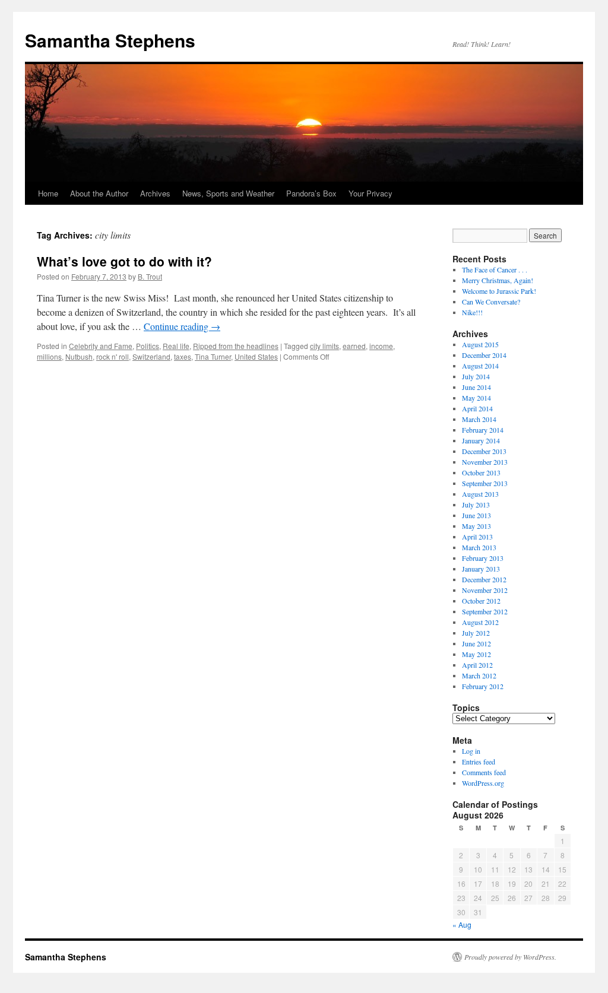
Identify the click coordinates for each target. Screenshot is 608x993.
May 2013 (476, 526)
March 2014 (479, 419)
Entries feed (478, 761)
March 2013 (479, 547)
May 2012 (476, 654)
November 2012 (485, 590)
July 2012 (476, 632)
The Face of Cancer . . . (494, 269)
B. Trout (150, 276)
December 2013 (484, 451)
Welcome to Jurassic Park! (499, 291)
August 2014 (480, 365)
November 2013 (485, 462)
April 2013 (477, 536)
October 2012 (481, 600)
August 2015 (480, 344)
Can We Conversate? (491, 301)
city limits (324, 346)
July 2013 (476, 504)
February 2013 (483, 558)
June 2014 (476, 387)
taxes (182, 356)
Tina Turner (213, 356)
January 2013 (481, 568)
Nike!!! (472, 312)
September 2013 (485, 483)
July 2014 (476, 376)
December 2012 (484, 579)
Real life (176, 346)
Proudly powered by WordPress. (510, 957)
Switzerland (151, 356)
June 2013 (476, 515)
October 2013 (481, 472)
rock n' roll (112, 356)
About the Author (99, 193)
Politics (147, 346)
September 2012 (485, 611)
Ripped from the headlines (235, 346)
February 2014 (483, 429)
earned (354, 346)
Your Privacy (370, 193)
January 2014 (481, 440)
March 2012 (479, 675)
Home (48, 193)
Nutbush (79, 356)
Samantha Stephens (110, 40)
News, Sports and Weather (228, 193)
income (381, 346)
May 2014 (476, 397)
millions (49, 356)
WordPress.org (483, 783)
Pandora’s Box (311, 193)
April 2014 (477, 408)
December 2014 (484, 355)
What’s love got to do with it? (124, 261)
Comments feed (484, 772)
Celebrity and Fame (100, 346)
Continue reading (182, 326)
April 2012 (477, 665)
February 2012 (483, 686)
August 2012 (480, 622)
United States (256, 356)
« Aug (461, 924)
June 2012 (476, 643)
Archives (155, 193)
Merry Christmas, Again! (497, 280)
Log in (471, 751)
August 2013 (480, 494)
